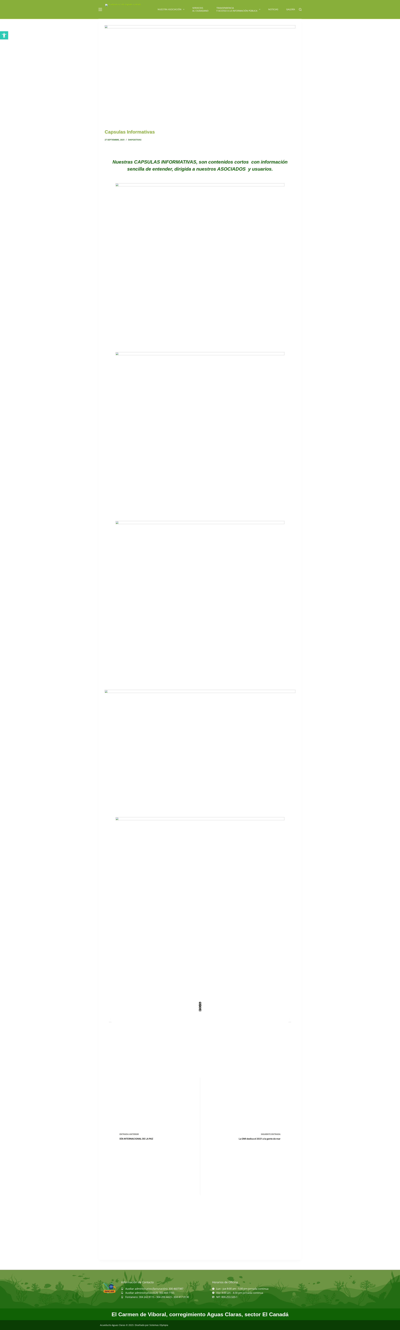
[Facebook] (200, 1003)
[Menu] (100, 9)
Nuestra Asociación (169, 9)
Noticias (273, 9)
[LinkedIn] (200, 1010)
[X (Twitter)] (200, 1005)
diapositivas (134, 140)
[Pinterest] (200, 1007)
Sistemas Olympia (158, 1325)
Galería (290, 9)
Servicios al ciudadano (200, 9)
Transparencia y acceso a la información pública (236, 9)
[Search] (300, 9)
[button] (4, 35)
